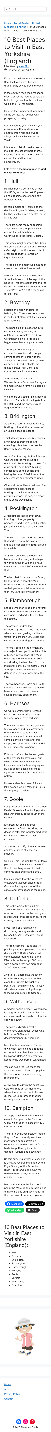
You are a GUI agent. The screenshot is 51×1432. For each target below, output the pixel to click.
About (7, 1389)
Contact (8, 1398)
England (21, 26)
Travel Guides (21, 23)
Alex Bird (24, 66)
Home (7, 23)
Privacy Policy (12, 1394)
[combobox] (25, 9)
